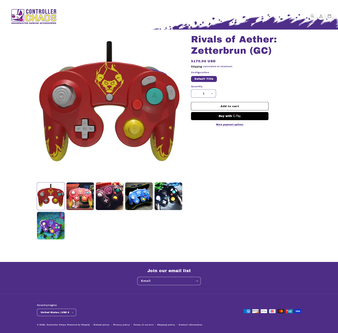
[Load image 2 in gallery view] (80, 196)
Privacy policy (121, 325)
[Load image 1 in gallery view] (51, 196)
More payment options (229, 124)
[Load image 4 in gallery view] (139, 196)
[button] (312, 16)
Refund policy (101, 325)
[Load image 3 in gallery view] (109, 196)
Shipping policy (166, 325)
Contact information (190, 325)
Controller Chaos (56, 325)
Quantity (196, 86)
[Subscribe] (197, 281)
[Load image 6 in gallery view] (51, 225)
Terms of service (143, 325)
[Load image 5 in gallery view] (168, 196)
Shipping (196, 66)
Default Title (204, 79)
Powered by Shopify (78, 325)
